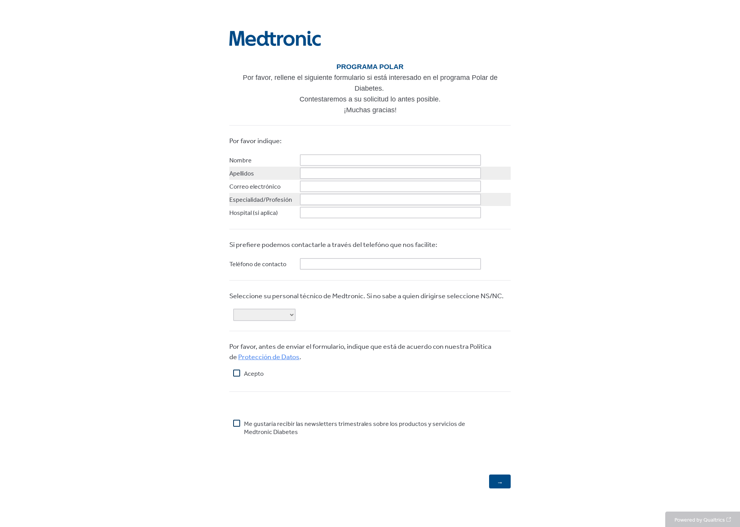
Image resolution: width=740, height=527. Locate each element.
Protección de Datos (268, 356)
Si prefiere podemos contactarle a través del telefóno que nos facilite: (334, 244)
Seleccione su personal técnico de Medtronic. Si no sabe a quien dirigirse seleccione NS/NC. (367, 295)
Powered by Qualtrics (699, 519)
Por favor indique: (256, 140)
